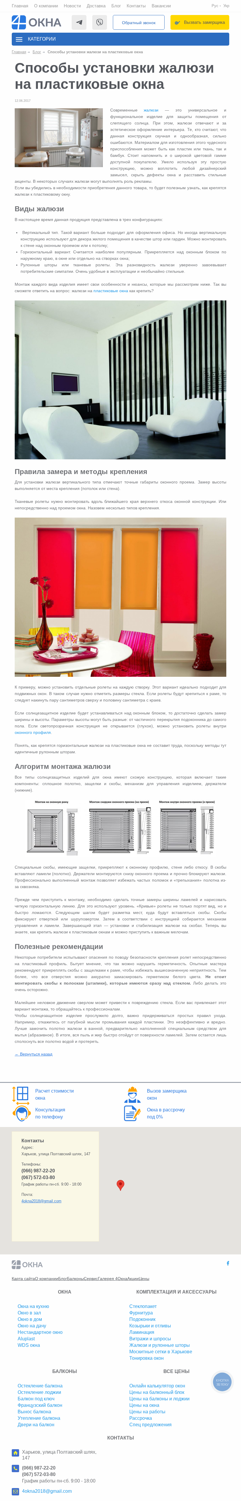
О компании (46, 5)
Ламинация (141, 1332)
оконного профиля (33, 732)
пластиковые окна (110, 290)
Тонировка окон (146, 1358)
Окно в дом (30, 1319)
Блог (116, 5)
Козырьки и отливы (150, 1325)
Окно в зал (29, 1312)
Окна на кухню (33, 1306)
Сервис (91, 1278)
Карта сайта (23, 1278)
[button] (120, 1185)
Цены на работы (147, 1411)
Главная (20, 5)
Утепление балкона (39, 1418)
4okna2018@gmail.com (41, 1201)
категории (42, 38)
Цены (144, 1278)
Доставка (96, 5)
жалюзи (151, 110)
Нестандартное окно (40, 1332)
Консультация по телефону (50, 1113)
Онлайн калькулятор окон (157, 1385)
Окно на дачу (32, 1325)
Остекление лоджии (39, 1392)
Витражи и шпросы (150, 1338)
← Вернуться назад (33, 1054)
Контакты (136, 5)
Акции (133, 1278)
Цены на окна (144, 1405)
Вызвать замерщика (204, 22)
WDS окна (29, 1345)
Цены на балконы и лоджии (159, 1398)
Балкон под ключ (36, 1398)
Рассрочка (140, 1418)
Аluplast (26, 1338)
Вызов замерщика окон (167, 1094)
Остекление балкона (40, 1385)
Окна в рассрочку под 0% (166, 1113)
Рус (215, 6)
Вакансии (161, 5)
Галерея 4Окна (112, 1278)
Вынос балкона (34, 1411)
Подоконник (142, 1319)
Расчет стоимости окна (54, 1094)
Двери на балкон (36, 1424)
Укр (226, 6)
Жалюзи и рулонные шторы (159, 1345)
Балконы (75, 1278)
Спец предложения (150, 1424)
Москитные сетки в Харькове (160, 1351)
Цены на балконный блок (156, 1392)
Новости (72, 5)
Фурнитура (141, 1312)
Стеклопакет (143, 1306)
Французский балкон (40, 1405)
